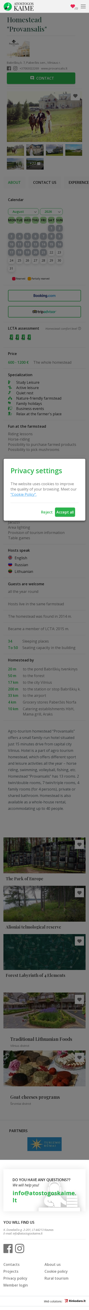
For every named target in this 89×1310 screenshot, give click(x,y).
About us (52, 1264)
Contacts (11, 1264)
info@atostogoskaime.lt (44, 1196)
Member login (15, 1285)
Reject (47, 512)
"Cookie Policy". (23, 494)
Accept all (65, 512)
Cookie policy (56, 1271)
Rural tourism (56, 1278)
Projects (10, 1271)
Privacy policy (15, 1278)
